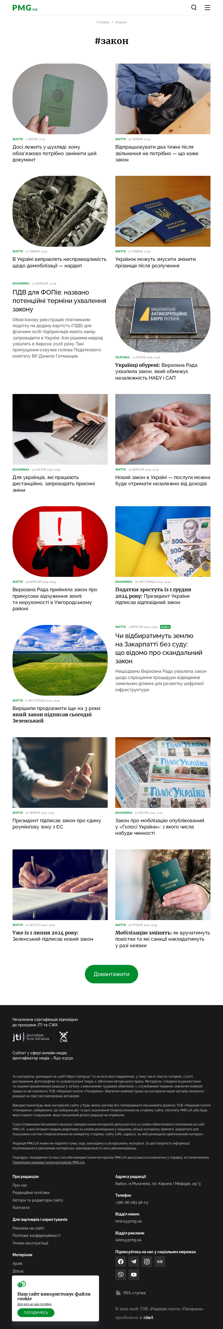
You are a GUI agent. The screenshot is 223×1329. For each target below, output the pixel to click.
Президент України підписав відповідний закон (153, 596)
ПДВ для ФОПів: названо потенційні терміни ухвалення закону (59, 300)
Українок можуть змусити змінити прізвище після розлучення (155, 262)
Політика (122, 357)
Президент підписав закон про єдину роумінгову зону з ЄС (57, 824)
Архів (17, 1263)
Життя (18, 139)
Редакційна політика (31, 1192)
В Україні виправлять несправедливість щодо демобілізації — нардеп (59, 262)
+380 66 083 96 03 (131, 1202)
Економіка (21, 283)
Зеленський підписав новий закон (53, 936)
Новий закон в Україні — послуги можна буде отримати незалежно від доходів (162, 480)
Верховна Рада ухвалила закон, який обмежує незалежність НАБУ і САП (156, 371)
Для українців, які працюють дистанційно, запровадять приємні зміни (54, 483)
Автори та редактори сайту (38, 1200)
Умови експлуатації (30, 1243)
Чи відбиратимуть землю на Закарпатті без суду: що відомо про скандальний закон (158, 648)
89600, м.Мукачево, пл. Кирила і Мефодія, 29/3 (158, 1183)
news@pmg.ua (128, 1221)
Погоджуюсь (36, 1313)
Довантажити (111, 974)
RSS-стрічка (134, 1293)
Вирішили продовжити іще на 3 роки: (57, 714)
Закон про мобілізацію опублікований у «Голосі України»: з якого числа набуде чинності (159, 827)
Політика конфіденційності (36, 1235)
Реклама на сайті (28, 1228)
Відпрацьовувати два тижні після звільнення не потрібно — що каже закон (157, 153)
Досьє (18, 1271)
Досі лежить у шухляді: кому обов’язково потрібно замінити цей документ (55, 153)
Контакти (21, 1207)
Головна (103, 22)
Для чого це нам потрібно (34, 1304)
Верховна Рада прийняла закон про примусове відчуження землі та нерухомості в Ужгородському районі (55, 599)
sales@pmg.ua (128, 1240)
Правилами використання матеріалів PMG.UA (49, 1162)
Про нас (20, 1185)
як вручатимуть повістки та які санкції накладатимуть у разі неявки (162, 939)
